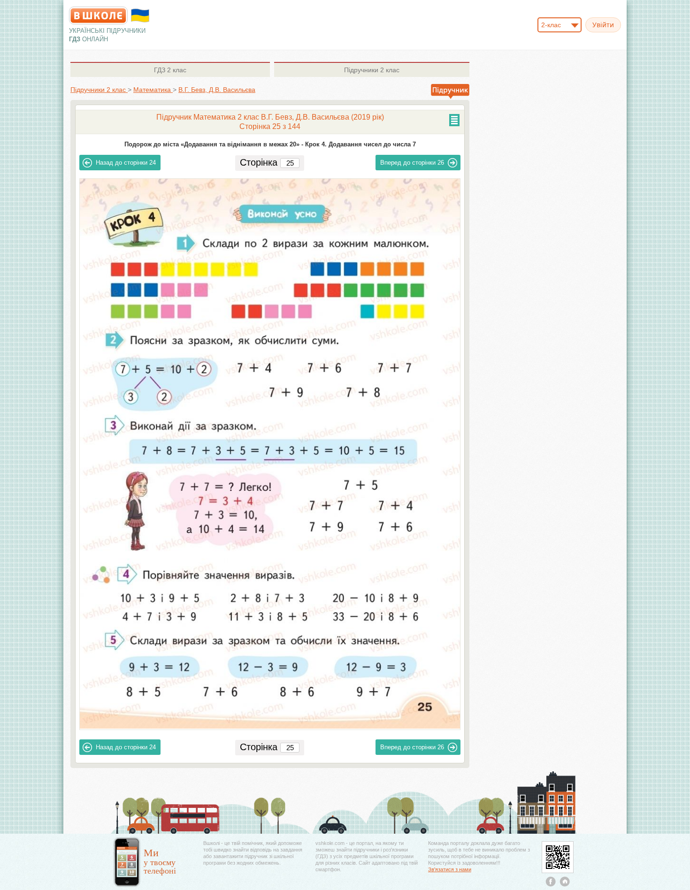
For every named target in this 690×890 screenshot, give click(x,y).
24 (126, 162)
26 (412, 162)
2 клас (170, 70)
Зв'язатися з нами (449, 869)
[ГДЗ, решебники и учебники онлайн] (98, 15)
